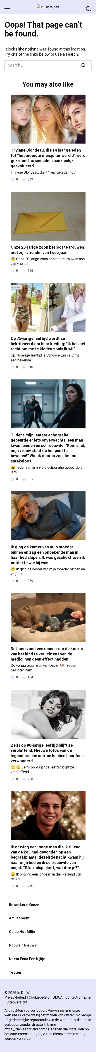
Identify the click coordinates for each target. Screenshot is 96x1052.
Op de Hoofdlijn (22, 932)
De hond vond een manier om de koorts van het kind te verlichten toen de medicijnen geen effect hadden (47, 653)
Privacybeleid (15, 997)
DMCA (57, 997)
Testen (15, 972)
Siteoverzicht (16, 1002)
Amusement (19, 918)
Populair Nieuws (22, 945)
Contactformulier (78, 997)
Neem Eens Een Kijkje (27, 959)
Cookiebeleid (39, 997)
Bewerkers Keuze (24, 905)
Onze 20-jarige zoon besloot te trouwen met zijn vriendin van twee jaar (47, 250)
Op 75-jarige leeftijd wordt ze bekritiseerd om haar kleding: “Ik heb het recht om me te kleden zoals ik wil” (48, 343)
